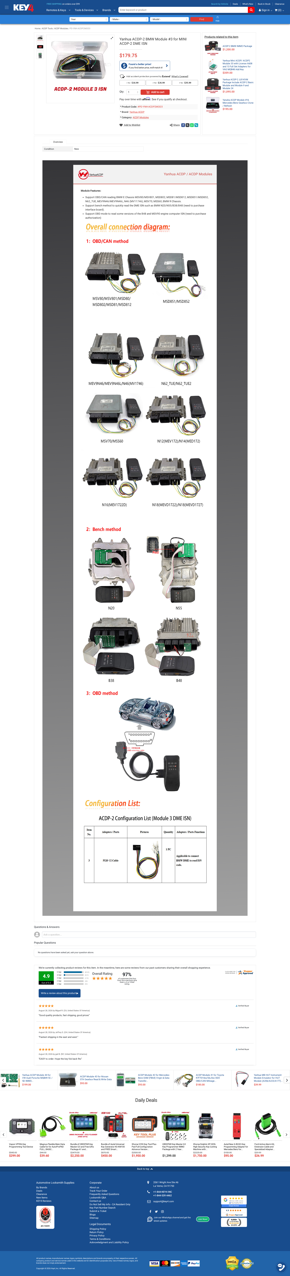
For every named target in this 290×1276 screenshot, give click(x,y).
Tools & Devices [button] (84, 10)
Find (201, 19)
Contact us (95, 1200)
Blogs (93, 1214)
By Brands (41, 1187)
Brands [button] (106, 10)
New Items (41, 1197)
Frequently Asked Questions (104, 1194)
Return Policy (97, 1232)
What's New (247, 4)
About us (94, 1187)
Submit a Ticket (98, 1211)
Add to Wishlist (131, 125)
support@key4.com (163, 1201)
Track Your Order (98, 1190)
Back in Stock (264, 4)
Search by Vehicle (219, 4)
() (279, 10)
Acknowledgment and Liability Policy (109, 1242)
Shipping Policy (98, 1228)
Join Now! (203, 1219)
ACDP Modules (61, 28)
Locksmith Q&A (98, 1197)
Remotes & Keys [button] (56, 10)
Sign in (266, 10)
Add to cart (157, 92)
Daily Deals (146, 1100)
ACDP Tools (47, 28)
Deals (235, 4)
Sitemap (94, 1217)
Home (37, 28)
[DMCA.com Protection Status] (230, 1263)
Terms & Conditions (100, 1239)
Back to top (143, 1168)
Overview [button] (58, 141)
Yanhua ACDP (136, 112)
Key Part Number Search (103, 1207)
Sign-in (253, 25)
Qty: (121, 91)
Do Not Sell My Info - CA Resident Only (110, 1204)
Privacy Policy (97, 1235)
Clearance (279, 4)
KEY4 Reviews (43, 1200)
